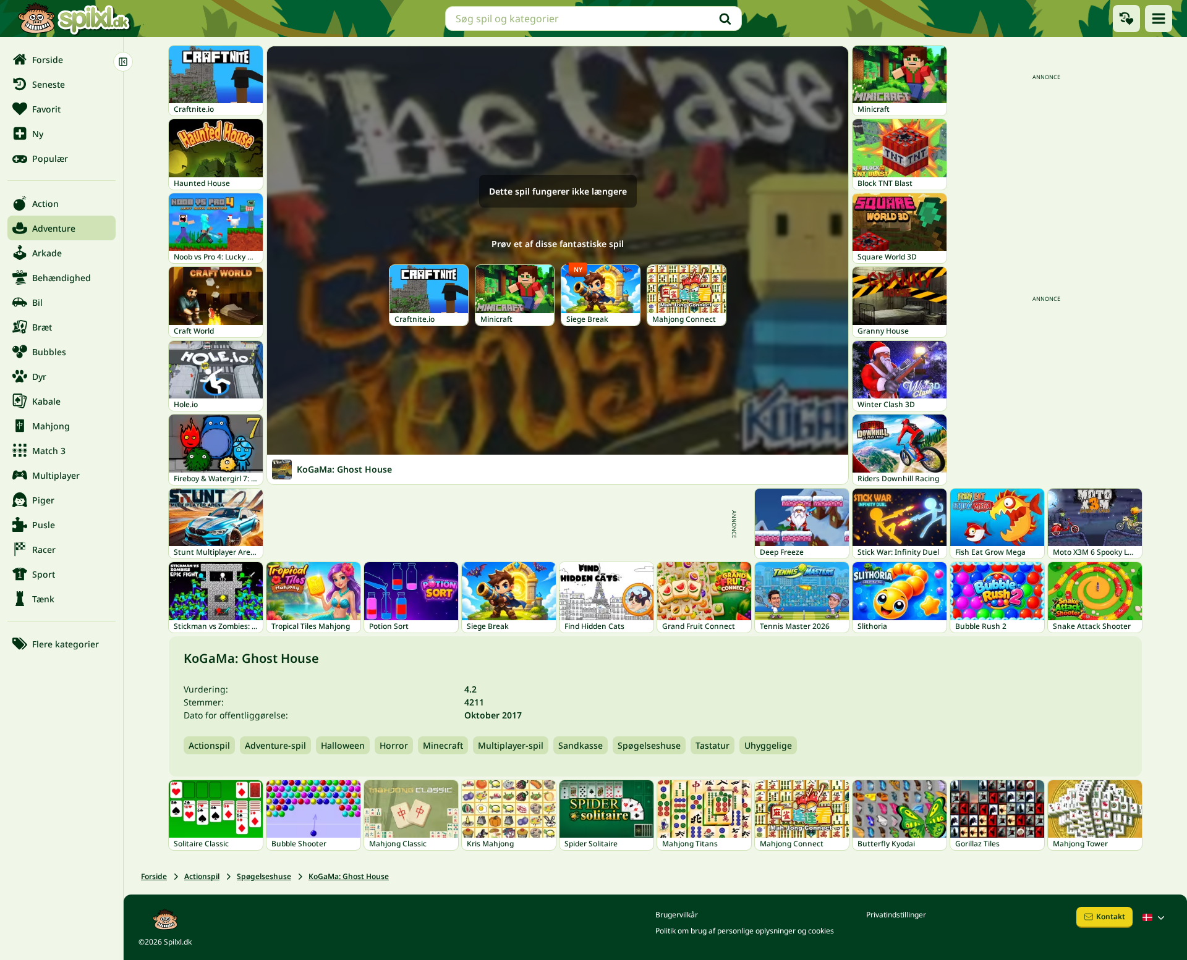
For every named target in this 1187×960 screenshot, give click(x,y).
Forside (154, 876)
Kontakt (1110, 916)
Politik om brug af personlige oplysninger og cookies (744, 930)
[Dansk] (1155, 917)
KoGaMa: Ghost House (348, 876)
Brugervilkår (676, 914)
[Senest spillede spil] (1126, 18)
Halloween (343, 745)
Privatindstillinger (896, 914)
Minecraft (443, 745)
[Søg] (725, 18)
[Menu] (1158, 18)
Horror (394, 745)
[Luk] (123, 62)
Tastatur (713, 745)
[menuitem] (61, 59)
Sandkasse (580, 745)
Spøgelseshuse (649, 745)
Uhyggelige (768, 745)
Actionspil (209, 745)
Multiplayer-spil (510, 745)
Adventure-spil (275, 745)
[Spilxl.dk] (74, 18)
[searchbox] (593, 18)
